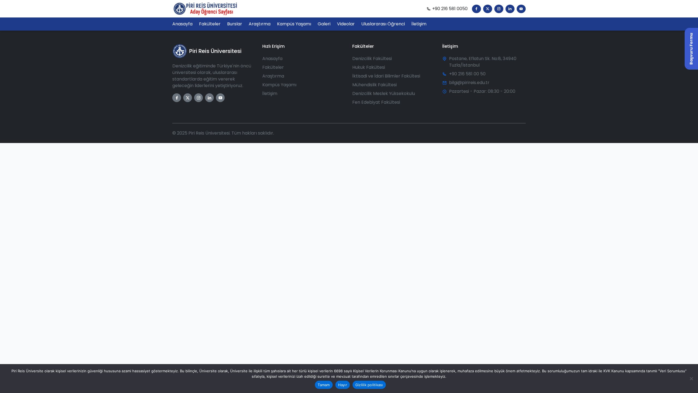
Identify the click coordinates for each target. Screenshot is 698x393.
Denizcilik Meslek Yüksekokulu (383, 93)
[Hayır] (691, 378)
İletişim (269, 93)
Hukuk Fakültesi (368, 67)
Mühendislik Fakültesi (374, 85)
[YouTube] (521, 9)
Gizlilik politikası (369, 385)
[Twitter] (487, 9)
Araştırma (273, 76)
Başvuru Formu (691, 49)
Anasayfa (272, 58)
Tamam (324, 385)
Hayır (342, 385)
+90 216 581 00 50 (467, 74)
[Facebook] (476, 9)
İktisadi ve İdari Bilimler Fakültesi (386, 76)
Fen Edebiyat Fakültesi (376, 102)
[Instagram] (498, 9)
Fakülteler (273, 67)
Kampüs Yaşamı (279, 85)
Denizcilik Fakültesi (372, 58)
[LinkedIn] (510, 9)
